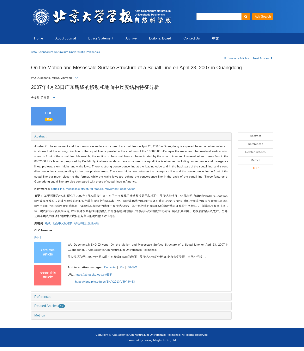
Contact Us (191, 38)
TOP (256, 168)
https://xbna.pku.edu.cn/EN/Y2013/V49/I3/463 (105, 281)
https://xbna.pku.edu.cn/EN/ (93, 274)
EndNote (110, 267)
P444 (37, 237)
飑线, (48, 223)
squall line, (58, 188)
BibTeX (132, 267)
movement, (112, 188)
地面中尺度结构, (63, 223)
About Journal (65, 38)
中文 (215, 38)
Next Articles (261, 58)
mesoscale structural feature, (85, 188)
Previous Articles (238, 58)
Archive (131, 38)
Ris (122, 267)
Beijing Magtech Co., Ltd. (160, 340)
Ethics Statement (100, 38)
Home (38, 38)
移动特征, (80, 223)
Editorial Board (160, 38)
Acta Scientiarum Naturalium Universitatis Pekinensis (65, 52)
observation (127, 188)
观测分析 (93, 223)
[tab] (131, 136)
